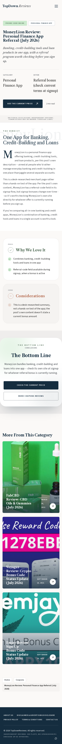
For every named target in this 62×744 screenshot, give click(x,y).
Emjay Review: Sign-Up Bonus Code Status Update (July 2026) (18, 650)
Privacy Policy (11, 719)
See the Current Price (20, 103)
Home (7, 679)
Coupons (20, 679)
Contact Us (52, 719)
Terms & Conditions (32, 719)
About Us (8, 715)
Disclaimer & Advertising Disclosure (36, 715)
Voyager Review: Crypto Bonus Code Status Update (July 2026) (18, 575)
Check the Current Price (31, 385)
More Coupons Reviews (31, 396)
